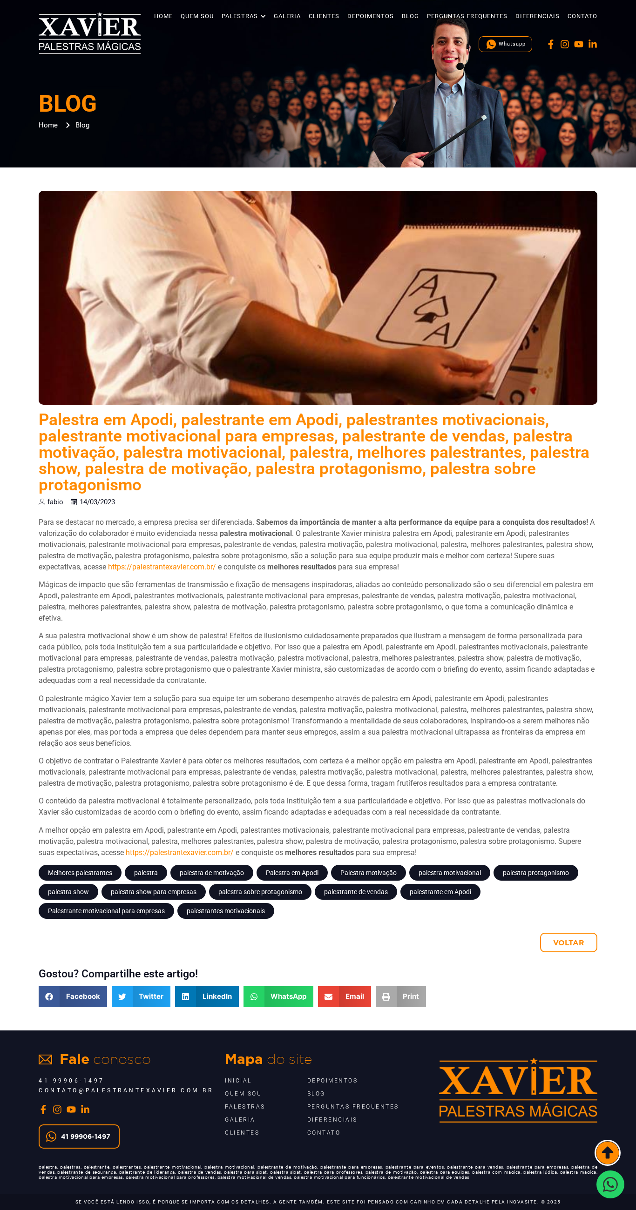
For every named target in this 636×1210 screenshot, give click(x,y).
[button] (73, 996)
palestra (146, 872)
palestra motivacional (450, 872)
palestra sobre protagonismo (260, 892)
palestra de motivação (212, 872)
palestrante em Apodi (440, 892)
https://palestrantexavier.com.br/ (162, 566)
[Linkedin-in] (592, 44)
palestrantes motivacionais (226, 911)
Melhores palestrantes (80, 872)
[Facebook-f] (550, 44)
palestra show (68, 892)
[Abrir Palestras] (263, 16)
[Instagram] (564, 44)
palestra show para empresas (153, 892)
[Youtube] (578, 44)
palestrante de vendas (356, 892)
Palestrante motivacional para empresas (106, 911)
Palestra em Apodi (292, 872)
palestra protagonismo (536, 872)
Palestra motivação (368, 872)
